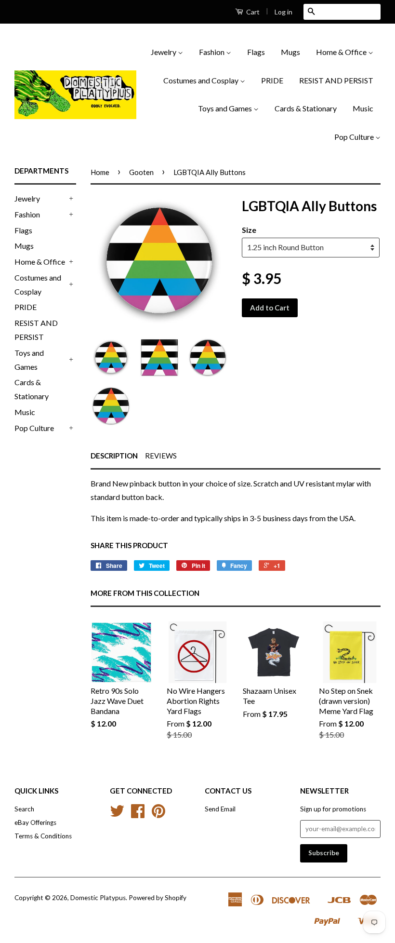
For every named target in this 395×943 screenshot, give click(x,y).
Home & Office (342, 51)
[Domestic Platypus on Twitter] (117, 814)
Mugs (290, 51)
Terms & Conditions (43, 836)
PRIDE (272, 80)
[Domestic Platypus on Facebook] (138, 814)
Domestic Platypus (98, 898)
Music (363, 108)
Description (114, 455)
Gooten (141, 172)
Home (100, 172)
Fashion (212, 51)
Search (24, 809)
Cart (252, 12)
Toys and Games (225, 108)
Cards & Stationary (306, 108)
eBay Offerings (35, 822)
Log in (283, 12)
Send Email (220, 809)
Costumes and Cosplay (201, 80)
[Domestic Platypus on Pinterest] (158, 814)
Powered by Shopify (157, 898)
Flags (256, 51)
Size (249, 229)
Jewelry (164, 51)
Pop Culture (354, 136)
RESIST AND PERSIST (336, 80)
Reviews (161, 455)
